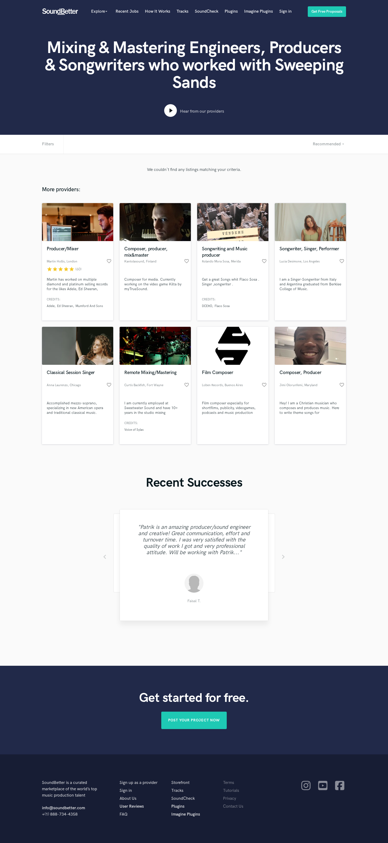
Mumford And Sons (89, 306)
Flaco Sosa (222, 306)
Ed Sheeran (65, 306)
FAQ (123, 814)
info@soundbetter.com (63, 808)
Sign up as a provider (139, 782)
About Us (128, 798)
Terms (228, 782)
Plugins (231, 11)
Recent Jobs (127, 11)
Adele (51, 306)
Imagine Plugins (258, 11)
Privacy (229, 798)
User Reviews (132, 806)
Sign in (285, 11)
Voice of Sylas (134, 430)
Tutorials (231, 790)
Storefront (180, 782)
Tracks (182, 11)
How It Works (157, 11)
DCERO (207, 306)
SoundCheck (206, 11)
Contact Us (233, 806)
